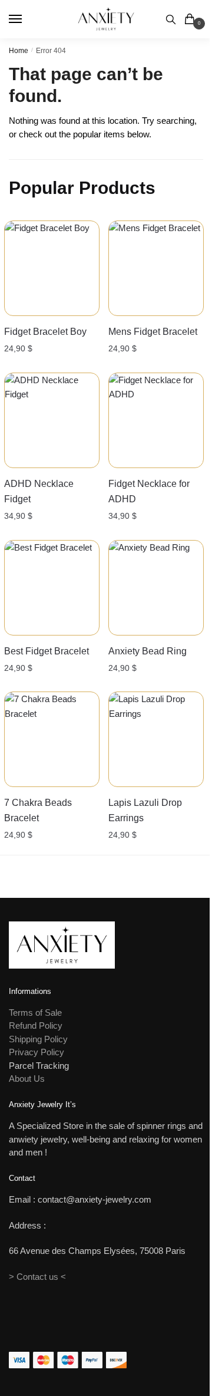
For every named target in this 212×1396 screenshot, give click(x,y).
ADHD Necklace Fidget (39, 491)
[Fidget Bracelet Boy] (52, 268)
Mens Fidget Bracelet (152, 332)
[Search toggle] (171, 19)
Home (18, 51)
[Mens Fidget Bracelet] (156, 268)
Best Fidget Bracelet (46, 651)
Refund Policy (35, 1025)
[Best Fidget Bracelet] (52, 588)
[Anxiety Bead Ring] (156, 588)
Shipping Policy (38, 1039)
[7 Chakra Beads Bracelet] (52, 739)
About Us (27, 1079)
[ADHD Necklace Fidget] (52, 420)
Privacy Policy (36, 1052)
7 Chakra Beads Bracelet (38, 810)
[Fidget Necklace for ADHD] (156, 420)
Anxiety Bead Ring (147, 651)
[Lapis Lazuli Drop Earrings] (156, 739)
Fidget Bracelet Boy (45, 332)
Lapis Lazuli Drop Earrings (145, 810)
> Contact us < (37, 1277)
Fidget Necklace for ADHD (149, 491)
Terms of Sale (35, 1013)
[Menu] (26, 19)
